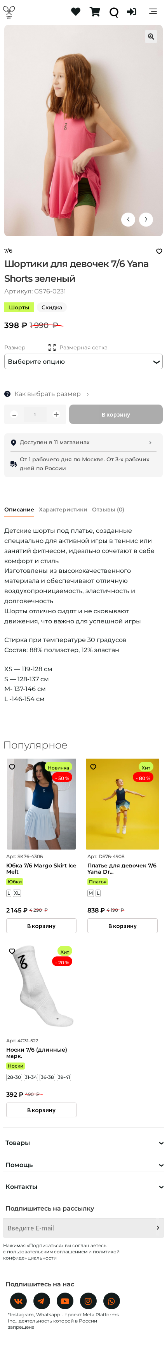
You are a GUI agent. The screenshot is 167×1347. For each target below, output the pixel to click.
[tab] (19, 508)
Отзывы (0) (108, 509)
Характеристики (63, 509)
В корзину (116, 414)
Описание (19, 509)
